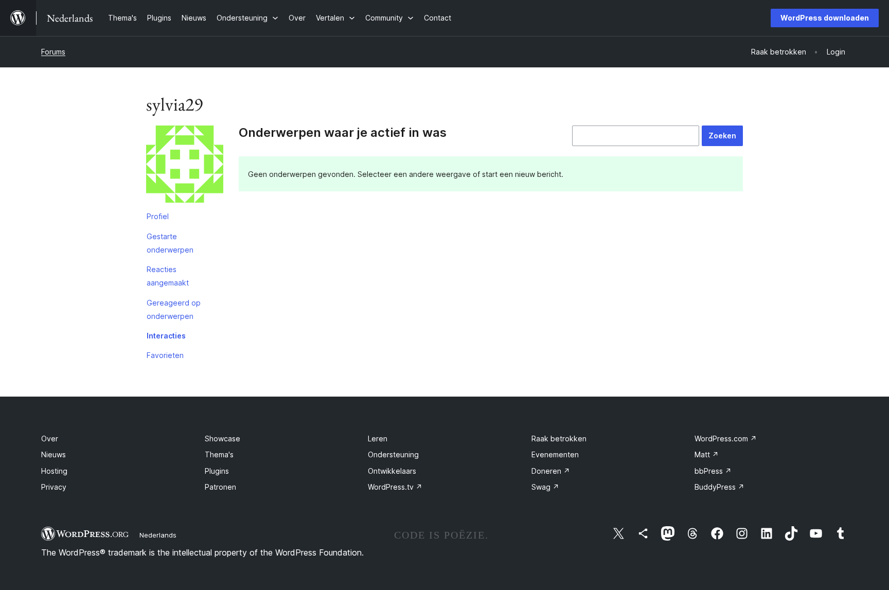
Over (49, 438)
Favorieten (165, 355)
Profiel (158, 216)
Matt (707, 454)
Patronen (220, 486)
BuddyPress (719, 486)
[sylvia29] (184, 166)
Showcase (222, 438)
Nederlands (157, 535)
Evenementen (555, 454)
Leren (377, 438)
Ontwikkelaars (392, 471)
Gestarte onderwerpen (170, 243)
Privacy (53, 486)
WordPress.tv (395, 486)
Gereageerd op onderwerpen (174, 309)
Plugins (217, 471)
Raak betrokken (558, 438)
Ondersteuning (393, 454)
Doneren (550, 471)
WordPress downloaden (824, 17)
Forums (53, 51)
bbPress (713, 471)
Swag (545, 486)
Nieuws (53, 454)
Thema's (219, 454)
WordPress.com (726, 438)
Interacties (166, 335)
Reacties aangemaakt (168, 276)
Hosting (54, 471)
